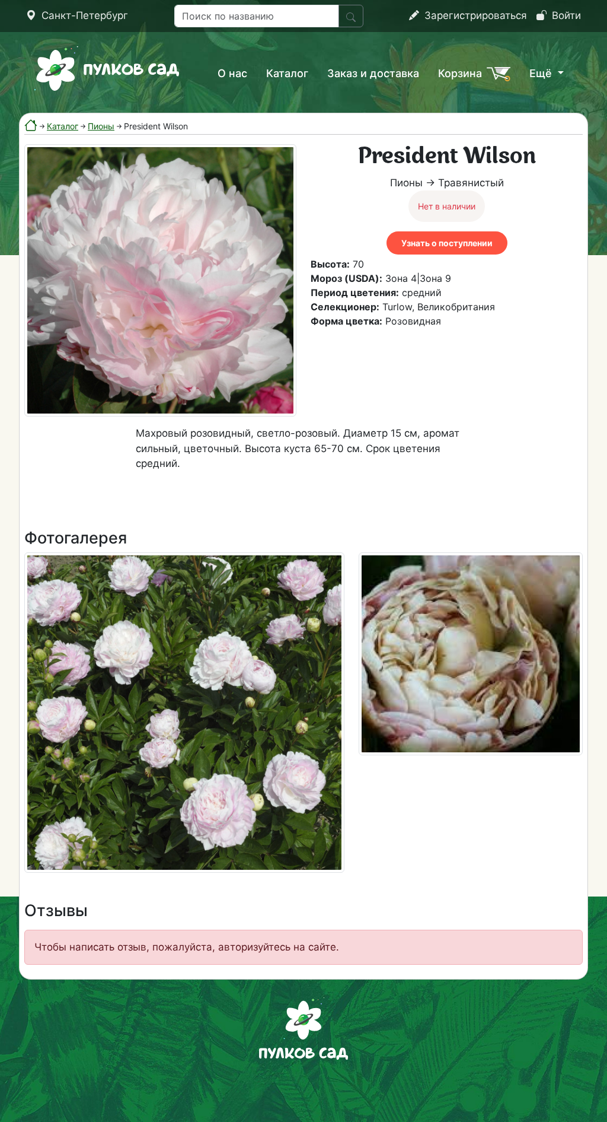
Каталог (287, 73)
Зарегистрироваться (474, 15)
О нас (232, 73)
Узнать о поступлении (447, 243)
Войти (565, 15)
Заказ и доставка (373, 73)
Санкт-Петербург (83, 15)
